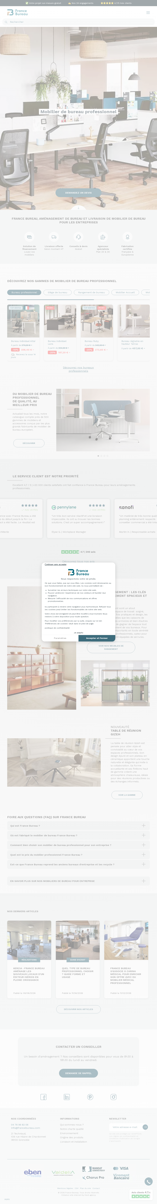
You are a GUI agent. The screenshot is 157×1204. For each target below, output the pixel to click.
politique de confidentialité (57, 628)
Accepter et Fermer (97, 638)
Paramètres (60, 638)
